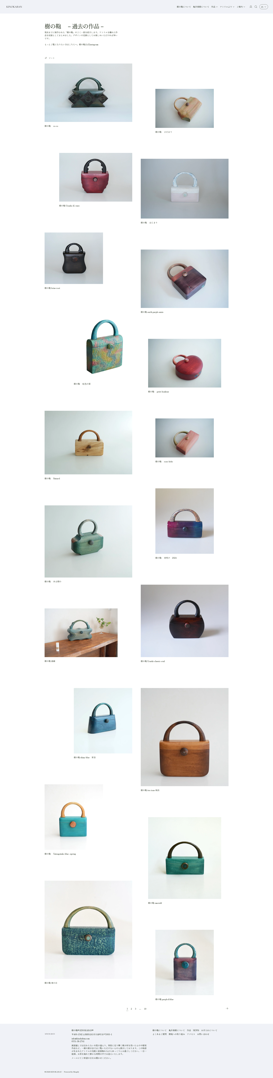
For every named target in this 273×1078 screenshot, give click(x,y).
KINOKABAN (56, 1071)
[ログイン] (250, 6)
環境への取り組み (177, 1034)
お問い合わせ (203, 1034)
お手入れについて (209, 1030)
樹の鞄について (184, 6)
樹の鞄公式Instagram (88, 44)
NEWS (196, 1030)
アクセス (191, 1034)
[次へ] (226, 1008)
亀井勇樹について (201, 6)
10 (145, 1008)
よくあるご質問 (159, 1034)
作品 (189, 1030)
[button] (255, 6)
